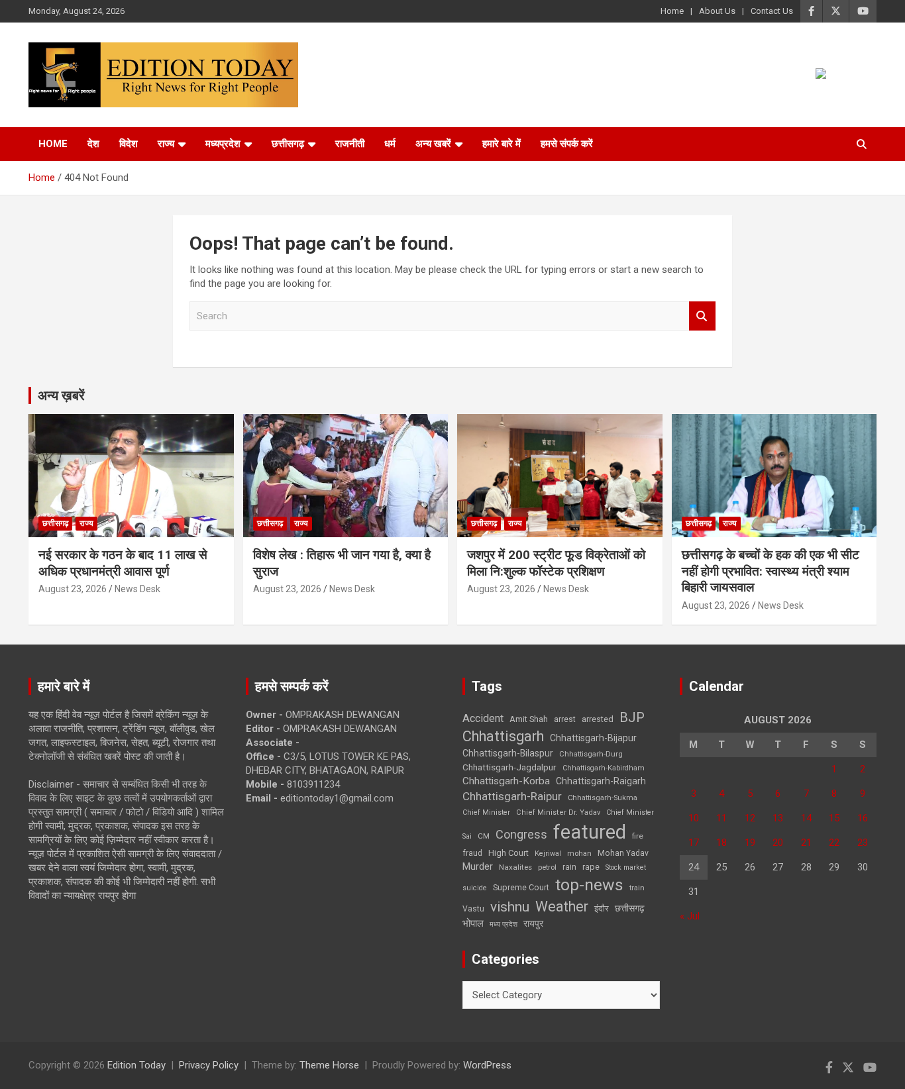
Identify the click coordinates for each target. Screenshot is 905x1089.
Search (702, 316)
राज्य (166, 144)
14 (806, 818)
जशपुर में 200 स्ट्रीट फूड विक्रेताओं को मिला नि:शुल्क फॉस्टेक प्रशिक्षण (556, 563)
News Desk (137, 589)
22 (834, 843)
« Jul (690, 916)
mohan (579, 853)
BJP (632, 717)
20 (777, 843)
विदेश (128, 144)
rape (591, 867)
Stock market (626, 867)
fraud (472, 853)
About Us (717, 11)
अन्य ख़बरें (61, 395)
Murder (477, 866)
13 (777, 818)
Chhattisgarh (503, 736)
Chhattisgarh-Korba (506, 781)
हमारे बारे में (501, 144)
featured (589, 832)
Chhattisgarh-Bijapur (593, 738)
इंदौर (601, 908)
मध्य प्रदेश (503, 924)
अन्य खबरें (433, 144)
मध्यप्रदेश (222, 144)
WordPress (487, 1065)
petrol (547, 867)
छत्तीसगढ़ (288, 144)
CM (484, 836)
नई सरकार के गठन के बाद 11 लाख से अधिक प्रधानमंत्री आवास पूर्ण (122, 563)
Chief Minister (486, 812)
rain (569, 867)
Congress (521, 834)
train (637, 888)
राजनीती (349, 144)
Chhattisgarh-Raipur (512, 796)
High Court (508, 853)
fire (637, 836)
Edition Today (136, 1065)
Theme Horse (329, 1065)
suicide (474, 888)
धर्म (390, 144)
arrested (597, 719)
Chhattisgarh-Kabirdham (603, 768)
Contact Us (772, 11)
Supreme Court (521, 887)
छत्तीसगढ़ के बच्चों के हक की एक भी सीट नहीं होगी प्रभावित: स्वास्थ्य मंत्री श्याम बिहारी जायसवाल (770, 571)
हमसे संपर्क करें (567, 144)
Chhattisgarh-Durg (591, 753)
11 (721, 818)
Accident (483, 718)
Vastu (473, 908)
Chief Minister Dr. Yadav (558, 812)
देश (93, 144)
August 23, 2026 (72, 589)
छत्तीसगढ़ (630, 908)
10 (693, 818)
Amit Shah (528, 719)
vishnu (509, 907)
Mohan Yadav (623, 853)
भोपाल (473, 923)
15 (834, 818)
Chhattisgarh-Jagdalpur (509, 767)
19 (750, 843)
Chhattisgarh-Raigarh (601, 781)
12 (750, 818)
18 (721, 843)
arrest (565, 719)
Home (672, 11)
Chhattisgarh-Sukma (602, 798)
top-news (589, 884)
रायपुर (533, 923)
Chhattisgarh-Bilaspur (507, 753)
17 (693, 843)
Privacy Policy (209, 1065)
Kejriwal (548, 853)
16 (862, 818)
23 (862, 843)
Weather (561, 906)
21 (806, 843)
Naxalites (515, 867)
